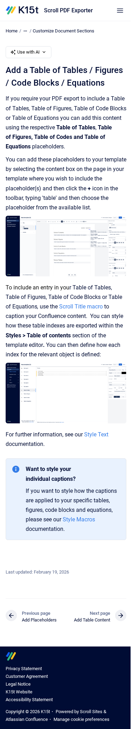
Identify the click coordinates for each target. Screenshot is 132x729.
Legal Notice (18, 684)
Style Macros (79, 519)
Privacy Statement (24, 668)
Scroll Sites (91, 711)
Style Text (96, 434)
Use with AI (28, 52)
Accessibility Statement (29, 699)
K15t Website (19, 691)
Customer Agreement (27, 676)
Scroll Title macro (81, 306)
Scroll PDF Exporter (68, 10)
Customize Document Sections (63, 30)
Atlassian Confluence (27, 719)
